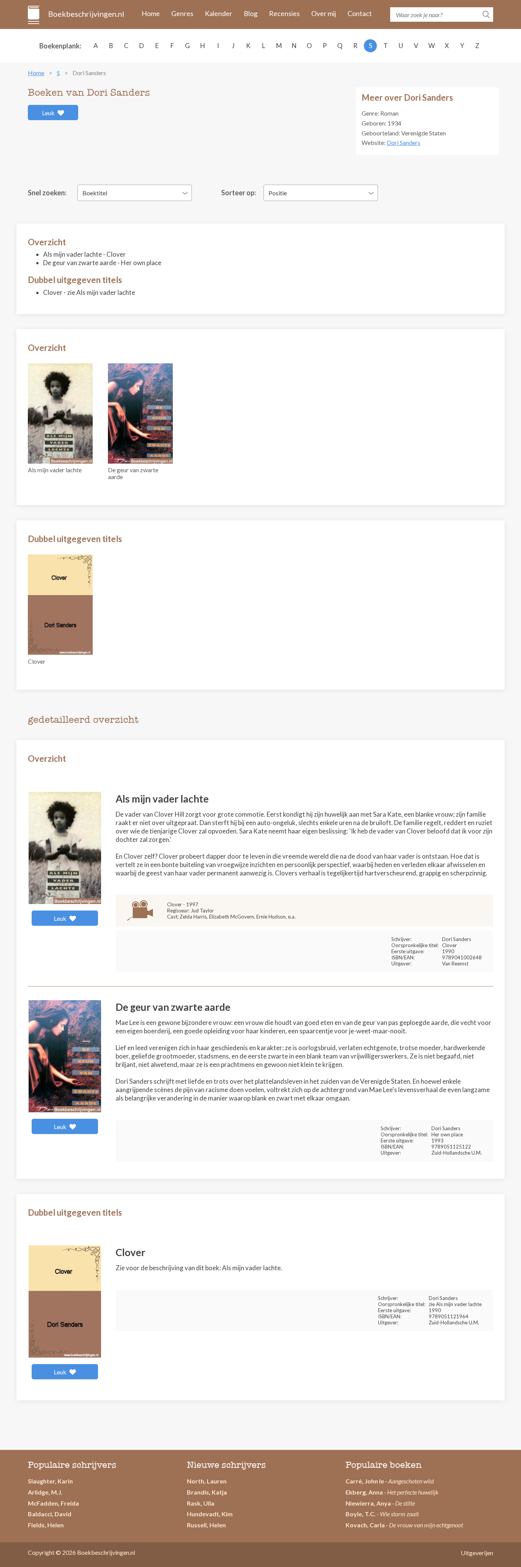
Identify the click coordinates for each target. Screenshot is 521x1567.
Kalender (218, 13)
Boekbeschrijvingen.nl (85, 13)
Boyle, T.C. (361, 1513)
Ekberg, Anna (364, 1492)
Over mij (323, 13)
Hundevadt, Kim (210, 1513)
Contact (359, 13)
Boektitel (94, 192)
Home (151, 13)
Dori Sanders (403, 142)
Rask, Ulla (200, 1503)
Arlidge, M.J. (45, 1492)
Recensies (284, 13)
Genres (182, 13)
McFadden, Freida (53, 1503)
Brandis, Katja (207, 1492)
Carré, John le (365, 1481)
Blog (250, 13)
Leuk (49, 112)
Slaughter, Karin (50, 1481)
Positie (278, 192)
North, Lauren (207, 1481)
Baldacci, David (49, 1513)
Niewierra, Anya (368, 1503)
